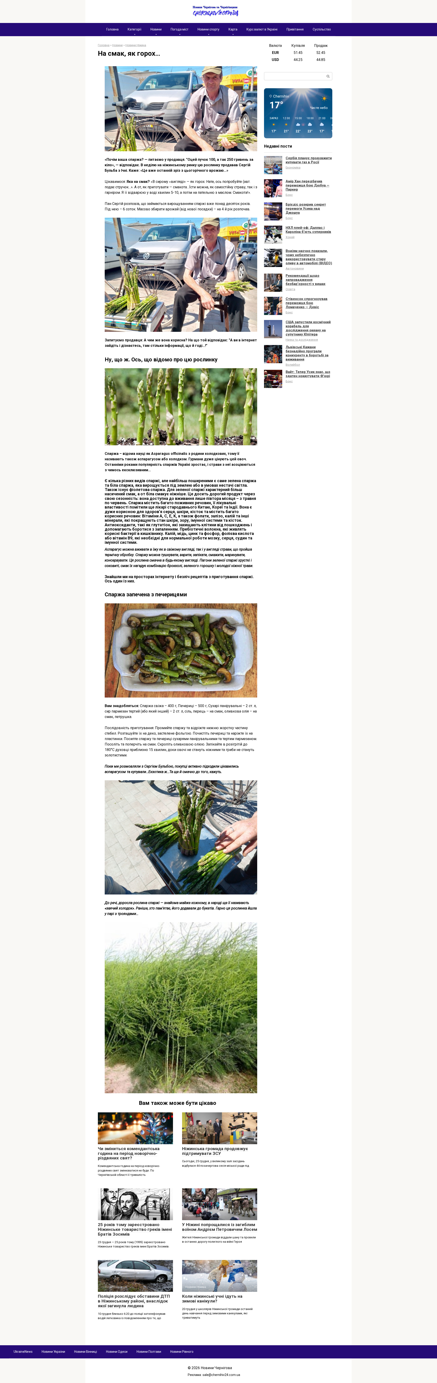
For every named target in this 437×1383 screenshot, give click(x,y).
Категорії (134, 29)
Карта (233, 29)
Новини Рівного (181, 1351)
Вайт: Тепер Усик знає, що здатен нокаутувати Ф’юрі (308, 374)
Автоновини (295, 268)
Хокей (290, 237)
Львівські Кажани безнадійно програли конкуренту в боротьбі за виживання (307, 353)
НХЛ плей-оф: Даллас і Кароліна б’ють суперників (308, 230)
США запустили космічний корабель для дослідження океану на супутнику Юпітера (308, 328)
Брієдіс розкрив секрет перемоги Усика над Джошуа (306, 208)
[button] (272, 125)
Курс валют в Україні (261, 29)
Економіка (293, 167)
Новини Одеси (116, 1351)
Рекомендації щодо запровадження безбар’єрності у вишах (305, 280)
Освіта (290, 289)
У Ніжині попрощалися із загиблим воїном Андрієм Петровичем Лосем (219, 1227)
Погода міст (179, 29)
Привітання (295, 29)
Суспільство (322, 29)
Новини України (53, 1351)
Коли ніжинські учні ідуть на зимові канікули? (212, 1299)
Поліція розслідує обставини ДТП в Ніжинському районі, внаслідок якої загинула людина (134, 1301)
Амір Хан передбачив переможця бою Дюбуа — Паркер (307, 185)
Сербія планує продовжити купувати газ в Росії (309, 160)
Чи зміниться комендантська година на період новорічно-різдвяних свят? (129, 1153)
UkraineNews (23, 1351)
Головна (112, 29)
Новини (156, 29)
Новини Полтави (149, 1351)
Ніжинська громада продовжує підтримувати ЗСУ (215, 1151)
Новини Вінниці (85, 1351)
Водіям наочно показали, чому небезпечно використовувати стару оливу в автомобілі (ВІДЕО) (309, 257)
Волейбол (293, 364)
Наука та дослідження (302, 339)
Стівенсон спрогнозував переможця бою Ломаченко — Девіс (307, 303)
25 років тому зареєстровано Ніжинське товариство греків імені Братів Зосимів (135, 1229)
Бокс (289, 194)
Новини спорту (208, 29)
